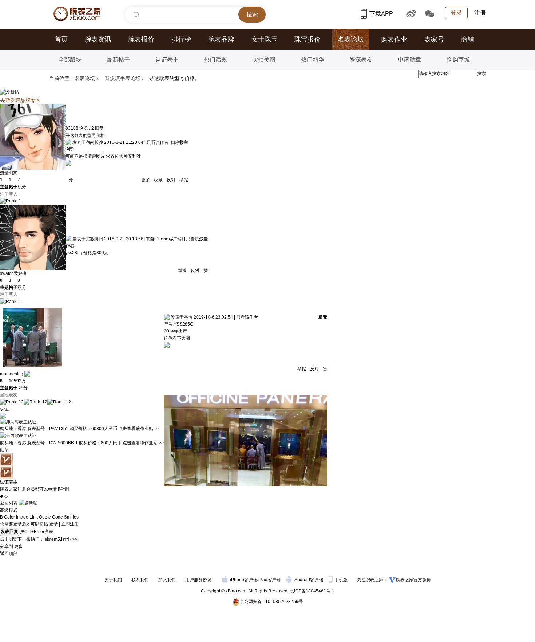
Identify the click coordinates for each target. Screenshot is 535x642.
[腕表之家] (77, 14)
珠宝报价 (307, 39)
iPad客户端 (269, 579)
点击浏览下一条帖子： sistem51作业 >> (39, 539)
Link (33, 517)
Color (9, 517)
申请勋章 (409, 59)
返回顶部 (8, 553)
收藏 (158, 179)
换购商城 (458, 59)
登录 (456, 12)
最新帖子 (118, 59)
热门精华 (312, 59)
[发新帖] (9, 92)
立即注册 (70, 524)
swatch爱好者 (13, 273)
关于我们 (113, 579)
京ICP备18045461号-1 (312, 591)
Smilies (71, 517)
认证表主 (167, 59)
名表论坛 (351, 39)
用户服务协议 (198, 579)
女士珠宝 (264, 39)
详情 (63, 489)
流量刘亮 (8, 173)
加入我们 (167, 579)
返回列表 (8, 502)
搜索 (481, 73)
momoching (11, 374)
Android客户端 (309, 579)
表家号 (434, 39)
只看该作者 (158, 142)
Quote (45, 517)
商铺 (467, 39)
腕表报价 (141, 39)
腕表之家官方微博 (413, 579)
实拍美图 (264, 59)
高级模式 (8, 510)
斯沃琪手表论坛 (122, 78)
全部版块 (70, 59)
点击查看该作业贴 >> (138, 428)
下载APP (382, 14)
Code (57, 517)
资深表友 (361, 59)
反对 (171, 179)
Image (22, 517)
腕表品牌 (221, 39)
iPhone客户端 (243, 579)
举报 (183, 179)
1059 (14, 380)
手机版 (341, 579)
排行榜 (181, 39)
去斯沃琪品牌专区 (20, 100)
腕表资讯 (98, 39)
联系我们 (140, 579)
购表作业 (394, 39)
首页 (61, 39)
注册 (480, 12)
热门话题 (215, 59)
